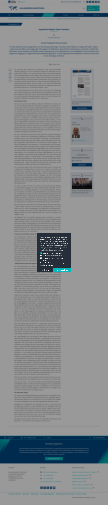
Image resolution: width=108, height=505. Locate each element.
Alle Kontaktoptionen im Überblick (51, 481)
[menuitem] (10, 15)
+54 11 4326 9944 (48, 478)
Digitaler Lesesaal (77, 481)
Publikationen (39, 19)
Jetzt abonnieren (54, 459)
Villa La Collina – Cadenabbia (81, 485)
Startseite (11, 19)
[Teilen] (10, 80)
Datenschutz (35, 494)
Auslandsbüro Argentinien (24, 19)
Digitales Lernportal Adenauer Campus (84, 472)
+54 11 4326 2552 (48, 475)
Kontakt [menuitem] (80, 15)
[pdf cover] (82, 84)
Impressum (25, 494)
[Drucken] (10, 73)
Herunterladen (82, 108)
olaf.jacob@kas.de (80, 140)
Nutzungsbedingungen (47, 494)
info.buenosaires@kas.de (50, 472)
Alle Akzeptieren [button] (62, 270)
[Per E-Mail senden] (10, 77)
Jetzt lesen (82, 165)
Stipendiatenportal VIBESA (80, 475)
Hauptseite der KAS (14, 494)
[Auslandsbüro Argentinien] (13, 8)
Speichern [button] (45, 270)
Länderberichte (50, 19)
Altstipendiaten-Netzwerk (80, 478)
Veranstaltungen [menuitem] (28, 15)
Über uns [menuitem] (96, 15)
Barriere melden (81, 494)
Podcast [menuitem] (65, 15)
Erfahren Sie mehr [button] (57, 250)
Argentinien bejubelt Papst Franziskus (68, 19)
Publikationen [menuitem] (48, 15)
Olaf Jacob (76, 124)
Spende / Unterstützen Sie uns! (82, 488)
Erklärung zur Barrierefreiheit (65, 494)
